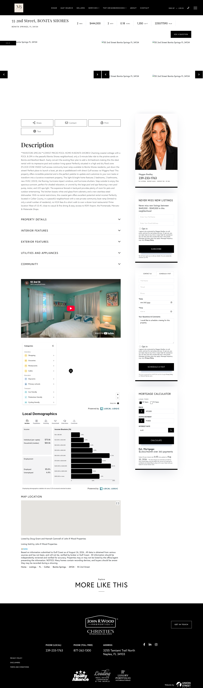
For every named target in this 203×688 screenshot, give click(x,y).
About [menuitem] (133, 8)
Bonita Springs (59, 567)
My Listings (142, 181)
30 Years (145, 402)
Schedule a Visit (165, 274)
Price (141, 407)
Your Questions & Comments (149, 317)
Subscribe (156, 249)
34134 (71, 567)
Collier (47, 567)
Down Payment (145, 417)
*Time (141, 308)
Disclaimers (15, 663)
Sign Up (171, 8)
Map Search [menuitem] (67, 8)
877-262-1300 (82, 650)
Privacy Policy (149, 240)
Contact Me (161, 181)
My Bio (168, 181)
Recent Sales (151, 181)
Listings (32, 567)
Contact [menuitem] (144, 8)
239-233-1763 (188, 8)
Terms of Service (145, 376)
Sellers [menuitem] (81, 8)
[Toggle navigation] (195, 8)
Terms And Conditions (19, 667)
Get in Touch (181, 625)
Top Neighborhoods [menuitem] (114, 8)
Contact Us (147, 274)
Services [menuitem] (93, 8)
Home (23, 567)
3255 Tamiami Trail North (119, 652)
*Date (141, 299)
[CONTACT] (181, 34)
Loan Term (143, 399)
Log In (181, 8)
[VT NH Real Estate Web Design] (183, 685)
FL (40, 567)
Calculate (156, 440)
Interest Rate (144, 426)
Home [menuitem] (54, 8)
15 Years (156, 402)
